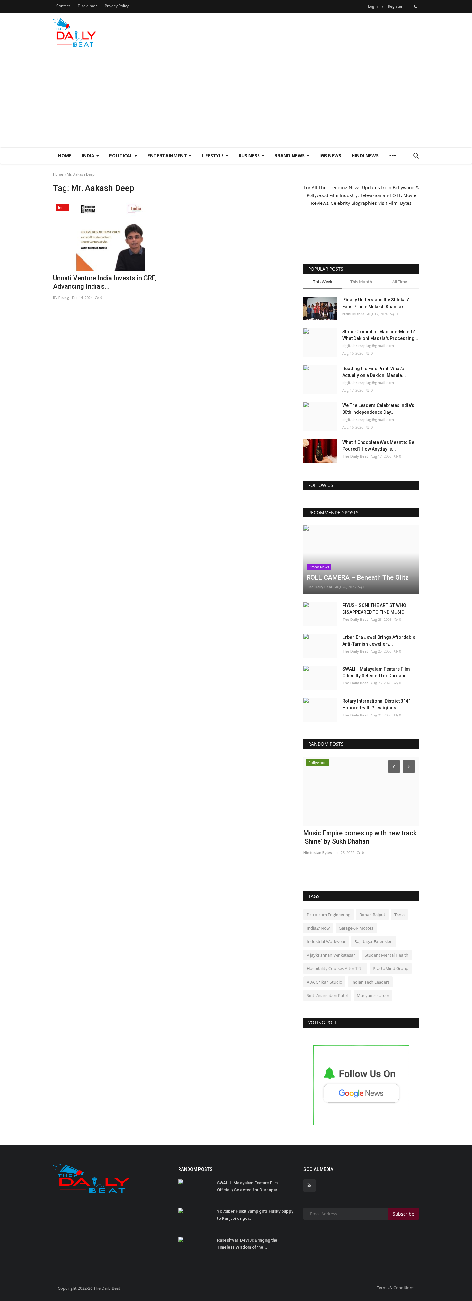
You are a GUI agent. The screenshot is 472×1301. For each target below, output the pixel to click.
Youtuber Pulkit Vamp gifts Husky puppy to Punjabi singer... (255, 1215)
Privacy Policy (117, 6)
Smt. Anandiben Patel (327, 995)
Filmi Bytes (400, 203)
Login (373, 6)
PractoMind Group (390, 968)
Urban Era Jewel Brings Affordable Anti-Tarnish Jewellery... (378, 640)
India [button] (89, 155)
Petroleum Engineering (328, 914)
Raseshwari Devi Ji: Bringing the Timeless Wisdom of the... (247, 1244)
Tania (399, 914)
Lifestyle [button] (213, 155)
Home (65, 155)
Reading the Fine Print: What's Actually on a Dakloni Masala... (374, 372)
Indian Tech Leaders (370, 982)
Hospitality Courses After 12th (335, 968)
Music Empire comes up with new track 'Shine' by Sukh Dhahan (359, 837)
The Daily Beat (355, 456)
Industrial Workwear (326, 941)
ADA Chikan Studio (324, 982)
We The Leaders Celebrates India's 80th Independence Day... (378, 409)
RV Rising (61, 297)
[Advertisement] (236, 99)
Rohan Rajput (372, 914)
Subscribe (403, 1214)
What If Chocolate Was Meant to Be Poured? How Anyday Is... (378, 446)
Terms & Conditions (395, 1287)
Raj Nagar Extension (373, 941)
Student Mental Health (386, 955)
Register (395, 6)
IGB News (330, 155)
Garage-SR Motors (356, 928)
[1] (415, 6)
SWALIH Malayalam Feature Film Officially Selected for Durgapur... (377, 672)
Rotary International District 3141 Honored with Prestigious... (376, 704)
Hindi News (365, 155)
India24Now (318, 928)
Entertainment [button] (167, 155)
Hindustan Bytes (317, 852)
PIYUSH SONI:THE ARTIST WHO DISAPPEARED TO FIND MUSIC (374, 609)
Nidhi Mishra (353, 313)
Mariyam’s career (373, 995)
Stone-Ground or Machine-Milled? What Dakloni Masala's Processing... (380, 335)
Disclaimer (87, 6)
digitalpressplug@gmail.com (368, 345)
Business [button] (250, 155)
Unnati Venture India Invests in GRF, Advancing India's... (104, 282)
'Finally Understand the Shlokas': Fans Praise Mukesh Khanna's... (376, 303)
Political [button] (121, 155)
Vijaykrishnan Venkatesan (331, 955)
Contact (63, 6)
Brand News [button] (290, 155)
